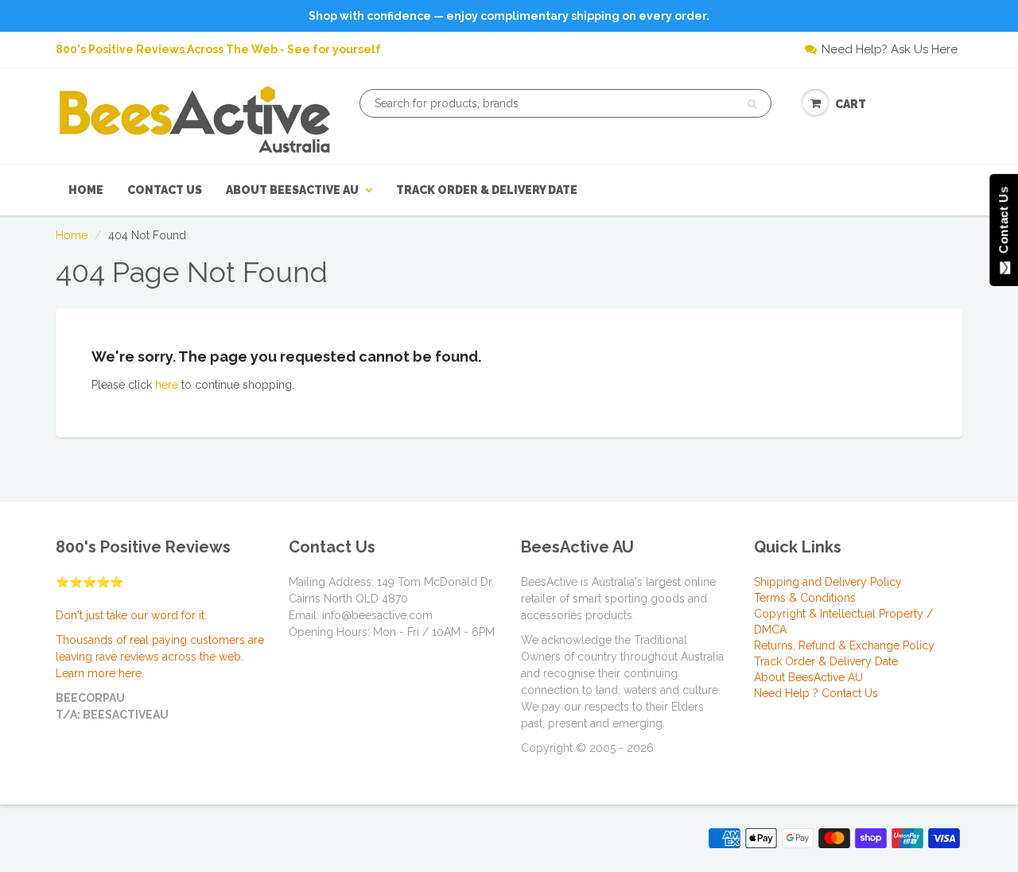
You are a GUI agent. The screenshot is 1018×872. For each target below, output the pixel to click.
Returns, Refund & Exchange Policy (844, 645)
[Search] (752, 104)
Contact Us (164, 190)
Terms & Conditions (805, 597)
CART (850, 104)
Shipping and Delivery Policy (828, 582)
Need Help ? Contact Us (816, 693)
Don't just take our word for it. (131, 615)
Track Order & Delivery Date (486, 190)
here (166, 384)
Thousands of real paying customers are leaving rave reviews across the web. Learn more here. (160, 657)
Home (85, 190)
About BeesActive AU (292, 190)
